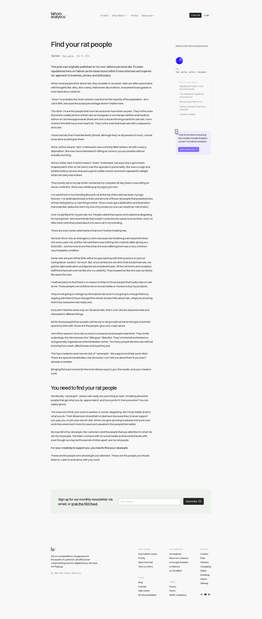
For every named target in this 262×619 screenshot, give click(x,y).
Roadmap (205, 575)
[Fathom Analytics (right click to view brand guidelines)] (58, 15)
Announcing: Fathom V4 (191, 101)
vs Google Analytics (178, 562)
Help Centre (143, 590)
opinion (56, 56)
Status (203, 570)
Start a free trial (187, 149)
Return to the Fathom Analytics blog (192, 45)
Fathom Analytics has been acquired (193, 108)
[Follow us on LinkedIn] (209, 594)
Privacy (172, 586)
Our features (175, 554)
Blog (140, 582)
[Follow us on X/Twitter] (201, 594)
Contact (204, 554)
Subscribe (191, 501)
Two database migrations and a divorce (192, 95)
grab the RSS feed (84, 504)
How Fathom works (147, 554)
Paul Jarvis (68, 56)
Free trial (195, 15)
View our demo (145, 566)
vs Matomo (174, 566)
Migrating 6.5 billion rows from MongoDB (191, 88)
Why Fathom (118, 15)
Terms (172, 590)
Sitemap (204, 583)
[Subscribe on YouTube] (205, 594)
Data (202, 558)
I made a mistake (187, 114)
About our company (178, 558)
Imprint (203, 579)
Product (104, 15)
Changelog (205, 566)
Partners (204, 562)
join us (59, 566)
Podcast (142, 586)
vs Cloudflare (175, 570)
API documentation (147, 595)
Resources (147, 15)
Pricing (134, 15)
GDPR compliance (177, 595)
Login (206, 15)
